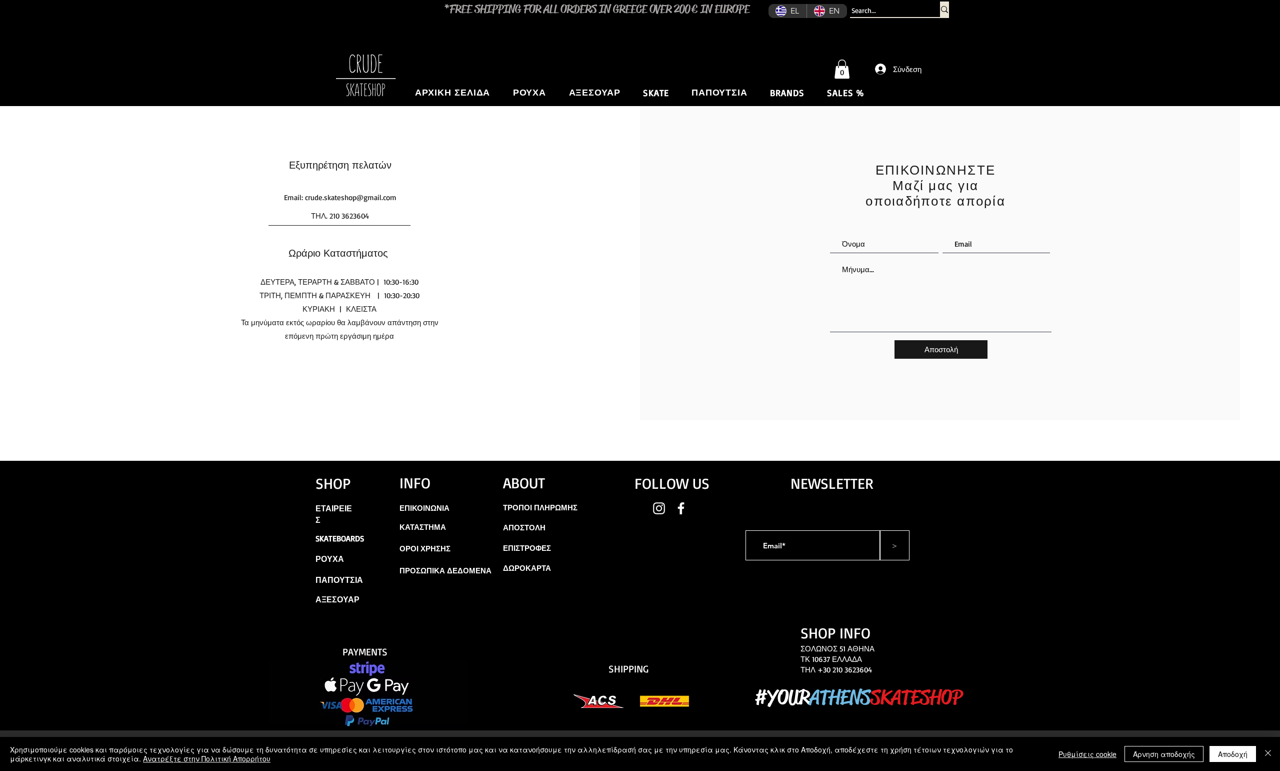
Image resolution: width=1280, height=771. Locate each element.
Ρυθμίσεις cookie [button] (1087, 754)
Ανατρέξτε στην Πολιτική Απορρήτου (206, 758)
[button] (842, 69)
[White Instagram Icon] (659, 508)
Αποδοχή (1233, 754)
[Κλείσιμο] (1268, 754)
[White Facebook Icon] (681, 508)
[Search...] (944, 9)
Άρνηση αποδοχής (1164, 754)
